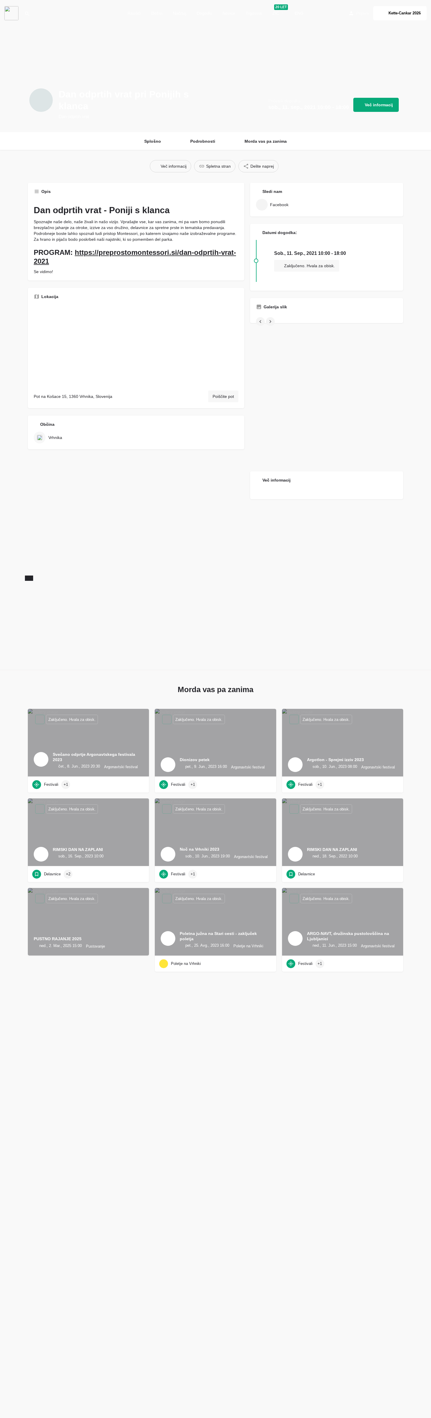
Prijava (362, 13)
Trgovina (254, 13)
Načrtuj (179, 13)
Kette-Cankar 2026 (404, 13)
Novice (229, 13)
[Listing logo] (41, 100)
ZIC (275, 13)
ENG (299, 13)
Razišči (134, 13)
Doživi (156, 13)
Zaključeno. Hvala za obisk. (309, 265)
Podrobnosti (202, 141)
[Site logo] (12, 12)
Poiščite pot (223, 396)
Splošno (152, 141)
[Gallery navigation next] (271, 321)
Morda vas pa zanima (266, 141)
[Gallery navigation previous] (261, 321)
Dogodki (204, 13)
